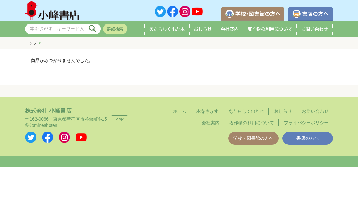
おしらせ (203, 29)
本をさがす (207, 111)
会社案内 (230, 29)
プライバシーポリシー (306, 122)
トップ (31, 43)
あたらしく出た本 (167, 29)
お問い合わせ (314, 29)
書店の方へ (307, 138)
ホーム (180, 111)
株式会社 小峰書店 (48, 110)
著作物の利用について (270, 29)
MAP (119, 119)
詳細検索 (115, 29)
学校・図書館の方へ (253, 138)
